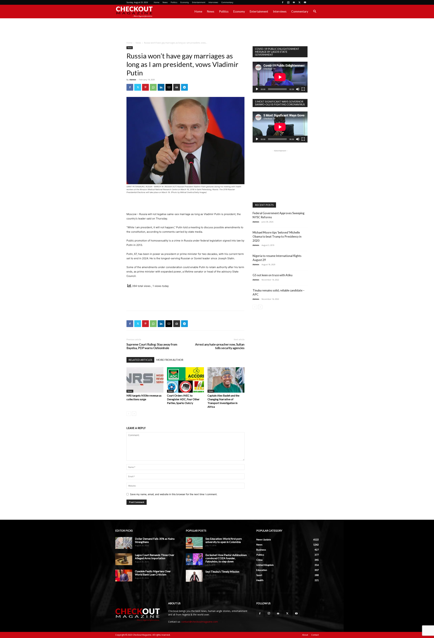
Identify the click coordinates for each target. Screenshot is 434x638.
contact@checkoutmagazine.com (199, 621)
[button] (315, 11)
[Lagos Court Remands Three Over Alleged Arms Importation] (123, 559)
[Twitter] (299, 2)
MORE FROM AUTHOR (169, 359)
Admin (133, 79)
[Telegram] (184, 87)
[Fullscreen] (303, 89)
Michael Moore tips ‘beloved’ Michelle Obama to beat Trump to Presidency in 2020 (277, 236)
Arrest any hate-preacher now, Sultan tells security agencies (219, 346)
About (305, 634)
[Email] (168, 87)
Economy (184, 2)
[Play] (257, 89)
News (165, 2)
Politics (174, 2)
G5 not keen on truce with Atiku (272, 275)
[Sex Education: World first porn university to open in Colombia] (194, 543)
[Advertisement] (217, 30)
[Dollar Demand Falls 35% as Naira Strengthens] (123, 543)
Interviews (213, 2)
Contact (315, 634)
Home (156, 2)
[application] (280, 77)
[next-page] (134, 414)
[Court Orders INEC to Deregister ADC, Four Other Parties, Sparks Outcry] (185, 380)
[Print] (176, 87)
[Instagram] (288, 2)
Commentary (227, 2)
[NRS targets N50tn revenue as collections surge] (144, 380)
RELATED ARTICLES (140, 359)
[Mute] (297, 89)
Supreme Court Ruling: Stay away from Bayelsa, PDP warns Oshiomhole (151, 346)
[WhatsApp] (153, 87)
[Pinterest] (145, 87)
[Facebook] (282, 2)
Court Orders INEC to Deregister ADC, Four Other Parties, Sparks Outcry (183, 399)
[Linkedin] (161, 87)
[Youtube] (305, 2)
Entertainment (198, 2)
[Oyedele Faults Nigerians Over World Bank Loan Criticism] (123, 575)
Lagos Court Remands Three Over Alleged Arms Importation (154, 556)
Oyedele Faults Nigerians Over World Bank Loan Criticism (153, 573)
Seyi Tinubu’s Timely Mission (222, 571)
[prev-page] (128, 414)
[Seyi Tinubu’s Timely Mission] (194, 576)
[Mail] (293, 2)
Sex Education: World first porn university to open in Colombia (223, 540)
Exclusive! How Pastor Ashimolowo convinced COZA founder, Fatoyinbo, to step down (226, 558)
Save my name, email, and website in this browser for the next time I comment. (173, 494)
